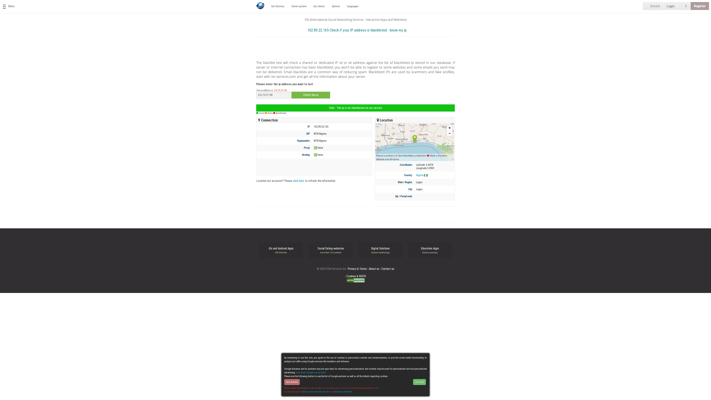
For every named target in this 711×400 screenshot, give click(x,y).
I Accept (419, 382)
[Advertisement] (355, 48)
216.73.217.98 (280, 90)
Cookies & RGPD (356, 276)
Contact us (387, 269)
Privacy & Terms (357, 269)
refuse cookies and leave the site (315, 391)
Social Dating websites (331, 250)
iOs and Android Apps (281, 250)
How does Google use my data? (311, 372)
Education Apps (430, 250)
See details (292, 382)
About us (374, 269)
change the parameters (342, 391)
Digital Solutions (380, 250)
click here (298, 181)
